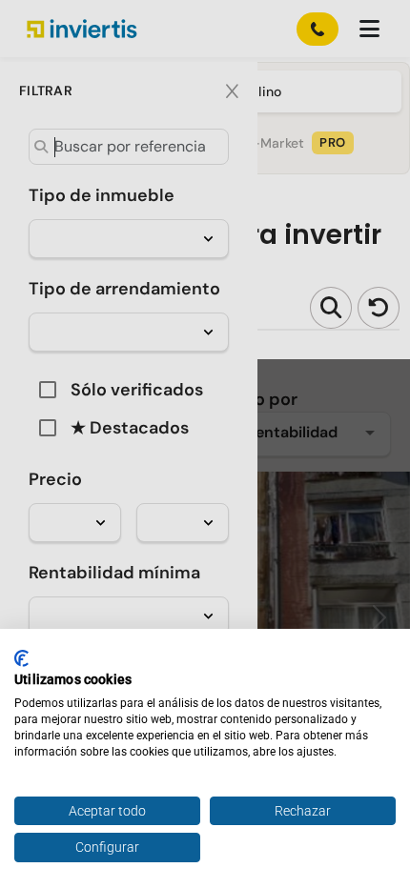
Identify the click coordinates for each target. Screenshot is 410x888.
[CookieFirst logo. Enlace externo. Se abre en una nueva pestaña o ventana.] (21, 658)
